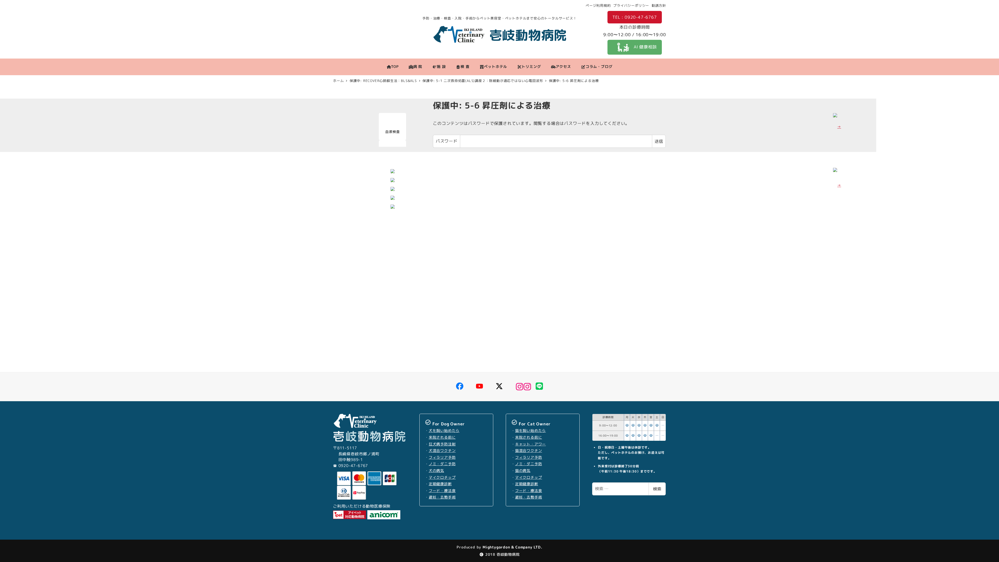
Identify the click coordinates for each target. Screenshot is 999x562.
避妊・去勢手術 (442, 497)
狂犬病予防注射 (442, 444)
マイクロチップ (442, 477)
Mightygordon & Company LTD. (511, 547)
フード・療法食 (442, 490)
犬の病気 (436, 470)
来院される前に (442, 437)
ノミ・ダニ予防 (442, 464)
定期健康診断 (440, 484)
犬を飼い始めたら (444, 430)
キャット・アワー (530, 444)
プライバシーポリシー (631, 5)
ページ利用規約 (598, 5)
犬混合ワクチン (442, 450)
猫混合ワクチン (528, 450)
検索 (657, 489)
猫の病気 (522, 470)
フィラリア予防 (442, 457)
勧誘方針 (659, 5)
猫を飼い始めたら (530, 430)
